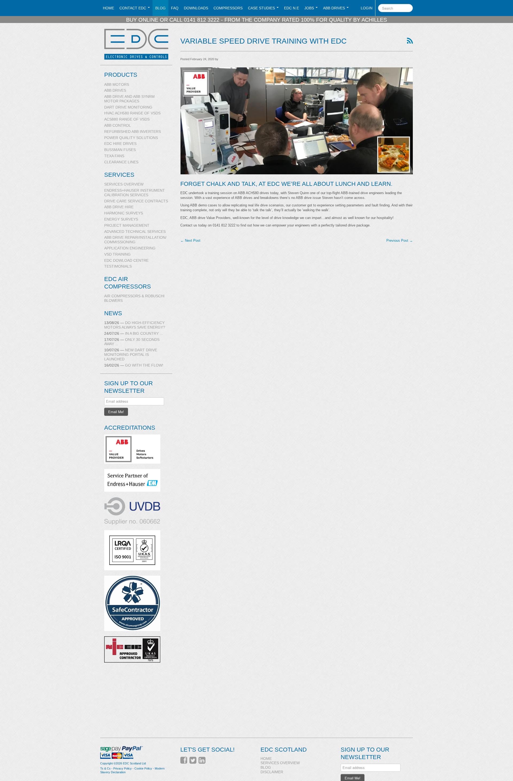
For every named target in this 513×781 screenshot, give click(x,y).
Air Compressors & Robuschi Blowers (134, 298)
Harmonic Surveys (123, 213)
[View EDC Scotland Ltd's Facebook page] (183, 760)
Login (366, 8)
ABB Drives (115, 90)
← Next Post (190, 240)
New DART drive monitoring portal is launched (130, 354)
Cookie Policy (143, 768)
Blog (160, 8)
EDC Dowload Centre (126, 260)
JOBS (309, 8)
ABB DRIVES (334, 8)
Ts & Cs (105, 768)
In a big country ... (133, 333)
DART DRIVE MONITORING (128, 107)
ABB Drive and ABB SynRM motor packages (129, 98)
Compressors (228, 8)
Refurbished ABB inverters (132, 131)
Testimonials (118, 266)
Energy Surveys (121, 219)
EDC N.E (291, 8)
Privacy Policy (122, 768)
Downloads (196, 8)
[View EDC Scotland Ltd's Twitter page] (192, 760)
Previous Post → (399, 240)
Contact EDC (133, 8)
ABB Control (117, 125)
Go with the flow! (133, 365)
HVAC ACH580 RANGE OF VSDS (132, 113)
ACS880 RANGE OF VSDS (127, 119)
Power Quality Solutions (131, 138)
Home (108, 8)
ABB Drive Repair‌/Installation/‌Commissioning (135, 239)
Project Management (126, 225)
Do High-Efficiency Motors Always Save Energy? (134, 325)
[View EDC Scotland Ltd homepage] (138, 44)
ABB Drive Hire (119, 207)
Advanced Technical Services (135, 231)
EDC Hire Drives (120, 143)
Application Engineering (130, 248)
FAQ (174, 8)
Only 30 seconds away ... (132, 341)
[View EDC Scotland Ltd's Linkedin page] (202, 760)
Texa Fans (114, 156)
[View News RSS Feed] (410, 41)
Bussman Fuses (120, 150)
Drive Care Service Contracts (136, 201)
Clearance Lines (121, 162)
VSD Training (117, 254)
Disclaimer (272, 772)
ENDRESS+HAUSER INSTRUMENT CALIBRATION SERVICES (134, 192)
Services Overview (123, 184)
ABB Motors (116, 84)
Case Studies (262, 8)
